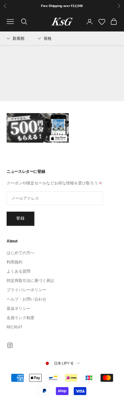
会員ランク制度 (20, 317)
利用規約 (14, 262)
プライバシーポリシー (26, 290)
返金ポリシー (18, 308)
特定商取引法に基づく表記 (30, 280)
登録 (20, 218)
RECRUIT (14, 327)
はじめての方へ (20, 252)
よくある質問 (18, 271)
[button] (15, 38)
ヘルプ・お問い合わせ (26, 299)
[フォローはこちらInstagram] (10, 345)
